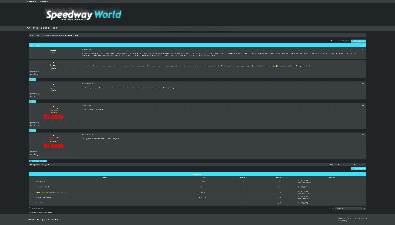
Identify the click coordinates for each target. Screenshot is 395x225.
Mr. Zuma (307, 187)
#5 (363, 135)
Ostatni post (301, 182)
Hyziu (203, 192)
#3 (363, 84)
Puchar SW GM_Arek (42, 187)
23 (243, 198)
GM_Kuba (306, 193)
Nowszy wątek (45, 165)
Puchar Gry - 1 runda (42, 203)
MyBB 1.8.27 (365, 218)
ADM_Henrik (307, 182)
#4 (363, 105)
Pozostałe (53, 35)
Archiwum (59, 35)
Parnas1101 (307, 198)
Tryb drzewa (361, 45)
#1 (363, 49)
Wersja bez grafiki (52, 220)
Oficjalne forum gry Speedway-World (40, 35)
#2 (363, 62)
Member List (45, 28)
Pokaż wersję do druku (37, 208)
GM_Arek (203, 187)
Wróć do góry (40, 220)
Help (55, 28)
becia (53, 87)
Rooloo (349, 221)
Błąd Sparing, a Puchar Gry (58, 192)
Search (35, 28)
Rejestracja (42, 1)
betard (203, 203)
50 (243, 187)
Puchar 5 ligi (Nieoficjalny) (44, 198)
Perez (52, 65)
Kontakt (31, 220)
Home (28, 28)
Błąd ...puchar (40, 182)
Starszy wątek (35, 165)
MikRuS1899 (203, 198)
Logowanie (32, 1)
